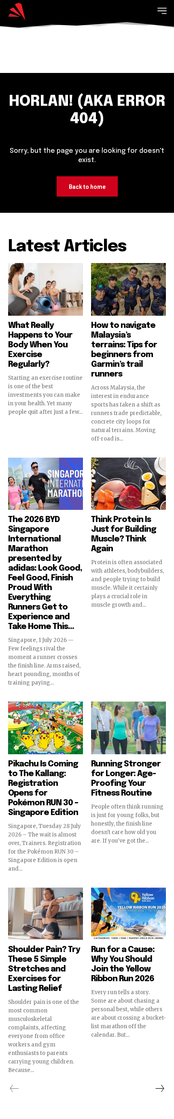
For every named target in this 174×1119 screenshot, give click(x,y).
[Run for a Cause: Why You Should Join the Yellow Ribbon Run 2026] (128, 914)
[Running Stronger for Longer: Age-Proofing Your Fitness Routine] (128, 728)
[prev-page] (14, 1089)
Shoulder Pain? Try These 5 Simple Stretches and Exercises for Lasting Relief (44, 969)
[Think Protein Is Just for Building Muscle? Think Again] (128, 484)
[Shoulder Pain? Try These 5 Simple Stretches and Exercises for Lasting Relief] (45, 914)
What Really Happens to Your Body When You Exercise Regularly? (40, 345)
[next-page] (159, 1089)
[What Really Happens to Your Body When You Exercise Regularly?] (45, 289)
